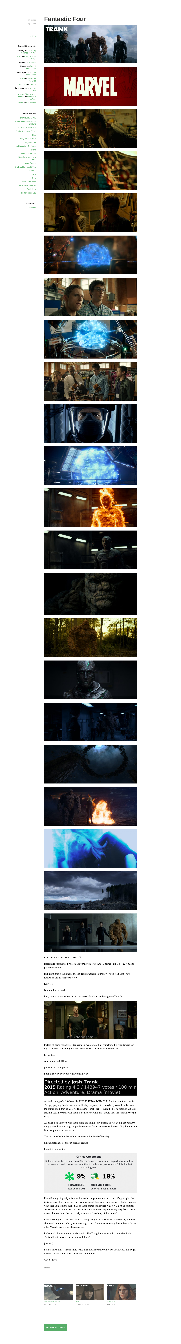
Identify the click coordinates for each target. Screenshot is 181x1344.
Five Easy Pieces (28, 182)
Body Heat (31, 189)
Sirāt (34, 178)
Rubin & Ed (111, 1301)
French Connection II (30, 67)
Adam (18, 56)
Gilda (34, 174)
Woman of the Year (31, 98)
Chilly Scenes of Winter (28, 51)
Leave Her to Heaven (27, 185)
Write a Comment (57, 1327)
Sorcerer (32, 62)
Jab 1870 (23, 84)
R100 (77, 1301)
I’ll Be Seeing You (28, 193)
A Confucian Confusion (26, 146)
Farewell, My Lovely (27, 118)
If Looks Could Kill (28, 153)
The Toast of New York (26, 127)
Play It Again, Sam (28, 139)
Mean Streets (30, 163)
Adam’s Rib (31, 103)
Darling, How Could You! (25, 167)
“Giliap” (33, 84)
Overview (32, 207)
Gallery (33, 36)
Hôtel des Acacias (31, 73)
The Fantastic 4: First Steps (52, 1301)
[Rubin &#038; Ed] (121, 1292)
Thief (34, 135)
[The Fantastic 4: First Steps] (58, 1292)
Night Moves (30, 142)
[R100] (90, 1292)
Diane (33, 150)
